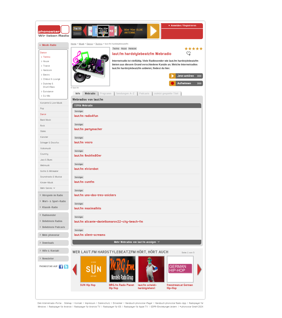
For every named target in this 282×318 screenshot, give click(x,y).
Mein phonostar (50, 235)
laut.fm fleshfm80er (87, 155)
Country (44, 154)
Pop (42, 108)
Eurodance (48, 91)
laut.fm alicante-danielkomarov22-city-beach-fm (108, 221)
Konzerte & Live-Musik (51, 103)
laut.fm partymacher (88, 129)
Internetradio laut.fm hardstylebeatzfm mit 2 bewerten (190, 48)
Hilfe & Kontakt (50, 250)
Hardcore (47, 70)
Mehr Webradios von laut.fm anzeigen (135, 242)
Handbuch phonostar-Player (138, 303)
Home (73, 44)
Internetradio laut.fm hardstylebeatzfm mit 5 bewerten (201, 48)
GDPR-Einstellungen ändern (164, 306)
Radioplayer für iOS (112, 306)
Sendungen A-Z (125, 93)
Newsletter (48, 258)
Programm (105, 93)
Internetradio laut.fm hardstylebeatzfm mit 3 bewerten (194, 48)
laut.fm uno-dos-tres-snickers (95, 195)
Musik (81, 44)
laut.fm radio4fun (86, 116)
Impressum (90, 303)
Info (78, 93)
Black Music (45, 120)
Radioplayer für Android (60, 306)
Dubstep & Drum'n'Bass (49, 85)
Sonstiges (79, 111)
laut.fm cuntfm (84, 182)
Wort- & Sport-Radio (54, 201)
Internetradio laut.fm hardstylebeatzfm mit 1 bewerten (186, 48)
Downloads (48, 242)
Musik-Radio (49, 45)
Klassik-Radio (50, 207)
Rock (42, 125)
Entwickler (117, 303)
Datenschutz (104, 303)
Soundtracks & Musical (51, 176)
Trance (46, 66)
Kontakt (78, 303)
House (46, 61)
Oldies (43, 131)
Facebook (61, 267)
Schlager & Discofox (49, 142)
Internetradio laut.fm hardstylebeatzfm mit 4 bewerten (197, 48)
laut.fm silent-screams (89, 235)
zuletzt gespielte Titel (166, 93)
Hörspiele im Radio (52, 195)
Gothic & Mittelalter (49, 171)
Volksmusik (45, 148)
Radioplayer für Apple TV (136, 306)
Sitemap (68, 303)
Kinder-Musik (46, 182)
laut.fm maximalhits (87, 208)
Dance (43, 52)
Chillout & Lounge (51, 79)
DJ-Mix (46, 96)
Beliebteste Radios (52, 221)
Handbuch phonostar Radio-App (170, 303)
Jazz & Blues (46, 159)
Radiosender (49, 215)
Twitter (66, 267)
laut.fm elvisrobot (86, 169)
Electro (46, 74)
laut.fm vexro (83, 142)
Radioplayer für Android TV (87, 306)
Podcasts (144, 93)
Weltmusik (45, 165)
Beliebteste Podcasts (53, 227)
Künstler (44, 137)
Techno (46, 57)
